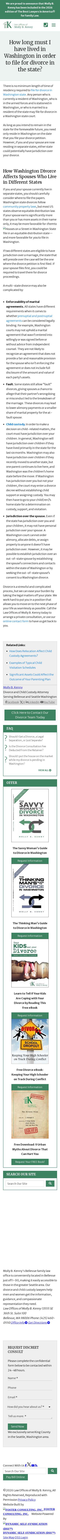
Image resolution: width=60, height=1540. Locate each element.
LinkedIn (34, 702)
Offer (11, 783)
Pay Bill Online (15, 1477)
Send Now (17, 1426)
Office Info (18, 1322)
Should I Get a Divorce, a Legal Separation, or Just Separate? (25, 738)
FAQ (9, 728)
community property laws (19, 206)
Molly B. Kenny (13, 687)
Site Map (8, 1537)
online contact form (16, 621)
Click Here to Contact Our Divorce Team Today (30, 715)
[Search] (50, 1184)
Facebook (13, 702)
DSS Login (21, 1537)
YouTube (49, 702)
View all (43, 770)
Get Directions (37, 1322)
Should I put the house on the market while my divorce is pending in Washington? (29, 760)
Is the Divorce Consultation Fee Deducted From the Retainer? (26, 748)
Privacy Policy (27, 1499)
